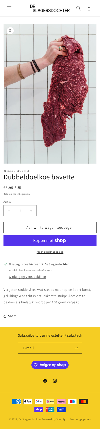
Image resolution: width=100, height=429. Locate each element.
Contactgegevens (80, 419)
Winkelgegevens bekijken (27, 277)
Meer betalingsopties (50, 251)
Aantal (7, 202)
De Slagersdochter (30, 419)
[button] (9, 8)
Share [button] (12, 316)
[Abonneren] (77, 348)
